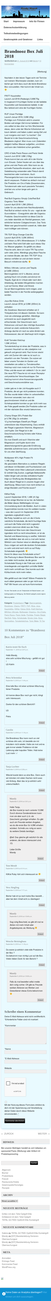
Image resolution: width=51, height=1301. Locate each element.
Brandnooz (8, 606)
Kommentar (10, 1025)
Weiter (44, 1133)
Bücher (5, 1172)
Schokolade (22, 618)
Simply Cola (32, 618)
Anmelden (6, 1258)
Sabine (5, 1232)
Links (40, 39)
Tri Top (42, 621)
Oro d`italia (41, 612)
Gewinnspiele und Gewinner (18, 39)
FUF (28, 606)
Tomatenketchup (21, 621)
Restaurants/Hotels (10, 1181)
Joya (38, 606)
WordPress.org (8, 1267)
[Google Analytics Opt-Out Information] (4, 1294)
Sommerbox (9, 621)
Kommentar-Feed (9, 1264)
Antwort (41, 670)
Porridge (30, 615)
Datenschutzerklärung (15, 27)
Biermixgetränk (35, 603)
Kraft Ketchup (36, 609)
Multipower (23, 612)
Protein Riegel (39, 615)
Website (8, 1068)
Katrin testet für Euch (16, 647)
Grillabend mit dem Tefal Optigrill (16, 1216)
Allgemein (6, 1169)
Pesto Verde (20, 615)
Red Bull (7, 618)
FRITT (23, 606)
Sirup (40, 618)
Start (6, 21)
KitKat (17, 609)
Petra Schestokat (14, 677)
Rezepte (5, 1187)
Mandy (35, 61)
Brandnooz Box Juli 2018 (23, 54)
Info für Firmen (36, 21)
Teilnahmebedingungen (16, 33)
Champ (17, 606)
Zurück (7, 1133)
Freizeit (5, 1178)
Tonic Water (33, 621)
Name (7, 1048)
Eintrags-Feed (8, 1261)
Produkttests (18, 603)
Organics (32, 612)
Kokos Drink (25, 609)
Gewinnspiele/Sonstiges (12, 1184)
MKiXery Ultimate (11, 612)
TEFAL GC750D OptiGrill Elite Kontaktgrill (20, 1219)
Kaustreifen (8, 609)
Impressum (19, 21)
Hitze (33, 606)
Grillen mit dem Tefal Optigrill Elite (17, 1213)
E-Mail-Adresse (11, 1058)
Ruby (14, 618)
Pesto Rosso (9, 615)
